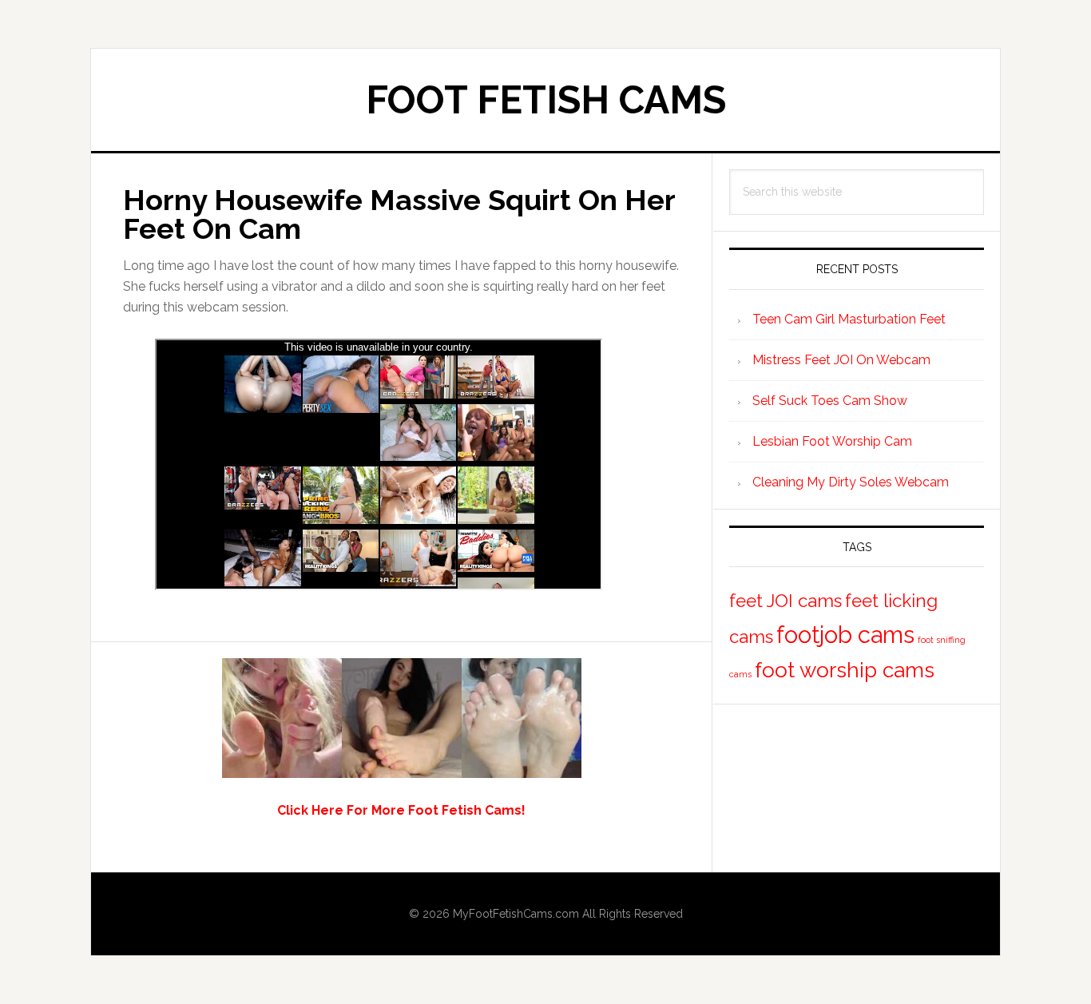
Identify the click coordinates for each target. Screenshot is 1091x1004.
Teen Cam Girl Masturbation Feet (849, 319)
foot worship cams (844, 669)
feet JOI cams (785, 600)
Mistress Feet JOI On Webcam (841, 359)
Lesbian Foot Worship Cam (832, 441)
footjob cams (845, 635)
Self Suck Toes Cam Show (829, 400)
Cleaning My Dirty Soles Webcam (850, 482)
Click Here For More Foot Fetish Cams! (401, 810)
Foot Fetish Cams (546, 99)
